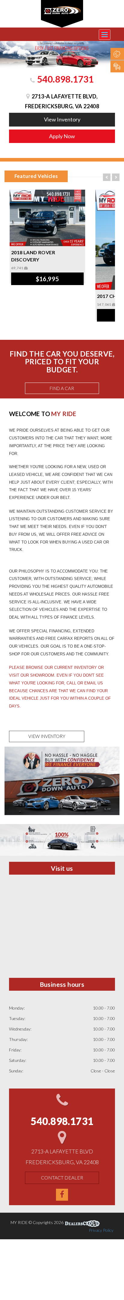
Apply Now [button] (62, 136)
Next (115, 177)
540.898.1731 (64, 79)
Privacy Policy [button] (101, 1230)
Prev (106, 177)
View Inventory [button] (62, 119)
